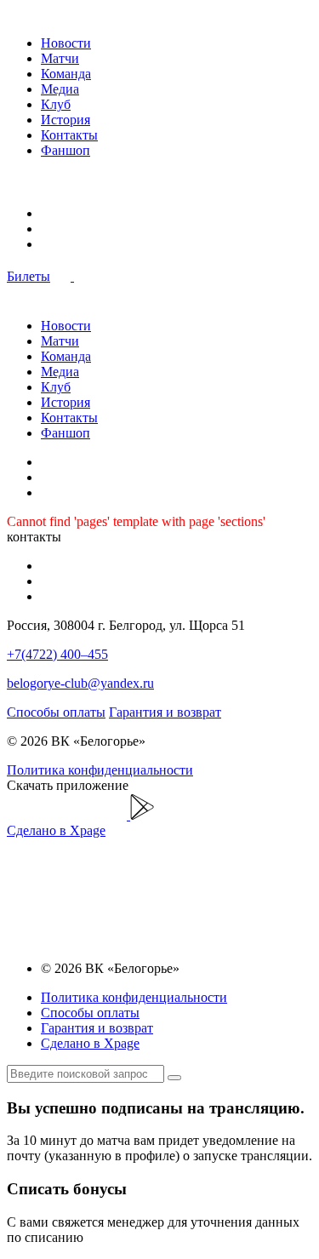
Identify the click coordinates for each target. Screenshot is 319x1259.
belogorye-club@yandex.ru (80, 683)
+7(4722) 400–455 (57, 654)
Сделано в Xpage (56, 830)
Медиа (60, 89)
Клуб (56, 104)
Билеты (28, 276)
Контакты (69, 135)
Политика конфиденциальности (100, 770)
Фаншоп (65, 150)
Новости (66, 43)
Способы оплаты (56, 712)
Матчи (60, 58)
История (65, 119)
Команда (66, 73)
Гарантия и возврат (165, 712)
